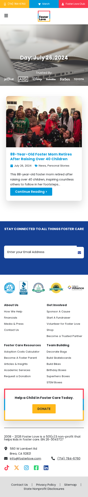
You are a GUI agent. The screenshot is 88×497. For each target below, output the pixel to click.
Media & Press (14, 324)
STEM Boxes (54, 382)
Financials (10, 318)
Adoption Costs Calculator (21, 352)
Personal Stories (58, 166)
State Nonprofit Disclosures (44, 489)
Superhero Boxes (58, 376)
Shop (50, 330)
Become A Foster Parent (20, 358)
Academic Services (17, 370)
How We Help (13, 311)
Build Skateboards (59, 358)
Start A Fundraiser (58, 318)
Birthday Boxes (56, 370)
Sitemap (70, 485)
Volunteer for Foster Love (63, 324)
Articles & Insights (16, 364)
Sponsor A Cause (58, 311)
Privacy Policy (46, 485)
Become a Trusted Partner (64, 336)
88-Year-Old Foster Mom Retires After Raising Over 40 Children (41, 156)
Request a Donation (17, 376)
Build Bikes (54, 364)
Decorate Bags (57, 352)
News (42, 166)
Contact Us (11, 330)
